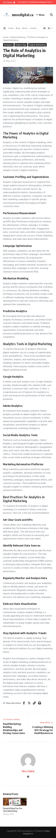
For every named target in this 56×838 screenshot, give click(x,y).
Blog (18, 28)
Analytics (8, 45)
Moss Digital (28, 771)
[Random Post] (44, 28)
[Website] (28, 777)
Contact (33, 28)
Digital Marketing (18, 37)
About (24, 28)
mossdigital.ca (22, 15)
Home (11, 28)
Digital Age (21, 45)
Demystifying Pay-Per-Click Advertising (13, 809)
